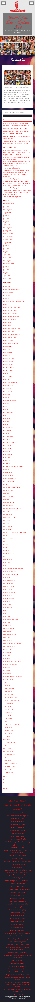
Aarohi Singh (7, 295)
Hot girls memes (8, 526)
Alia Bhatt (6, 373)
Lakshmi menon (8, 583)
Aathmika (6, 298)
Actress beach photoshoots (11, 316)
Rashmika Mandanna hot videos (13, 676)
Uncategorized (7, 748)
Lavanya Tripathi (8, 586)
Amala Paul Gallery (24, 842)
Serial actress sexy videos (11, 700)
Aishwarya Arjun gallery (17, 830)
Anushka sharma (8, 436)
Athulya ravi (7, 463)
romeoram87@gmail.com (21, 87)
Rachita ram (7, 670)
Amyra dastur (7, 391)
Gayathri (6, 499)
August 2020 (7, 213)
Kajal (4, 565)
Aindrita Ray (7, 355)
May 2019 (6, 252)
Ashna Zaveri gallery (17, 886)
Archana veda (7, 448)
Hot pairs (6, 535)
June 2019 (6, 249)
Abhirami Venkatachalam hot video (14, 301)
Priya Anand (7, 658)
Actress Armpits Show (10, 310)
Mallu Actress (7, 595)
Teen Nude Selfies (9, 742)
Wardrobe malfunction (10, 763)
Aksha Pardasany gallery (17, 836)
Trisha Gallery (24, 945)
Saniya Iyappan (8, 691)
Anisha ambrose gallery (17, 864)
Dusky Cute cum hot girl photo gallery (15, 128)
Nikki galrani (7, 637)
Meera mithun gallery (17, 924)
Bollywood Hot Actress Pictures (17, 952)
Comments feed (8, 786)
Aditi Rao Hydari (8, 352)
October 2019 (7, 240)
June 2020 (6, 219)
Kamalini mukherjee (9, 571)
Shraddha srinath (8, 709)
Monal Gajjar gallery (11, 933)
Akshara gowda (8, 370)
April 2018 (6, 276)
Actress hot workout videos (11, 334)
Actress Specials (8, 340)
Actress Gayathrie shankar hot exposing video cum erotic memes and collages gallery (17, 984)
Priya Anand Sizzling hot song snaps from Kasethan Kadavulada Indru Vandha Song (16, 124)
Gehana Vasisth (8, 505)
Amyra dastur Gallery (17, 848)
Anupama (6, 433)
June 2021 (6, 207)
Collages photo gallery (10, 478)
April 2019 (6, 255)
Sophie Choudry (8, 733)
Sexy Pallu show (8, 703)
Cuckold (5, 484)
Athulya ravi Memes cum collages (13, 466)
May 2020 (6, 222)
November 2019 (8, 237)
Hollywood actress (9, 517)
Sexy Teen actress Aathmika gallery (17, 816)
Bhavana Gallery (25, 889)
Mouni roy (6, 622)
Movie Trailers (7, 625)
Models (5, 613)
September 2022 (8, 204)
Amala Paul (6, 379)
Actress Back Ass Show (10, 313)
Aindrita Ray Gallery (17, 827)
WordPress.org (8, 789)
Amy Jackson (7, 388)
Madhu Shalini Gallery (17, 915)
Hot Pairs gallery (17, 960)
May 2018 (6, 273)
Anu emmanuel (8, 427)
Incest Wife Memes (9, 553)
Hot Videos (6, 541)
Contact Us (22, 994)
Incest (5, 547)
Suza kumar (7, 736)
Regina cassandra (8, 679)
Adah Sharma (7, 346)
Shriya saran (7, 715)
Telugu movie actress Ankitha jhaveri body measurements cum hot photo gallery (17, 871)
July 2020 (6, 216)
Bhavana (6, 469)
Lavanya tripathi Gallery (17, 913)
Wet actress (7, 769)
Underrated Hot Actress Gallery (17, 969)
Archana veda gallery (10, 881)
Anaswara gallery (17, 858)
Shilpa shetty (7, 706)
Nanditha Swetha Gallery (17, 936)
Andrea (5, 406)
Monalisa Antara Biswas (10, 619)
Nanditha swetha (8, 628)
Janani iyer (6, 562)
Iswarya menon (8, 559)
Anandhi (6, 397)
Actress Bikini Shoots (9, 319)
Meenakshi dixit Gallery (17, 921)
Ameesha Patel (8, 385)
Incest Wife (6, 550)
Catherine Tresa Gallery (17, 892)
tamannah (6, 739)
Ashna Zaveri (7, 457)
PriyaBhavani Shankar (10, 664)
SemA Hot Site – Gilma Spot (17, 22)
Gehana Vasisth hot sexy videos (13, 508)
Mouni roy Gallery (25, 933)
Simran (5, 721)
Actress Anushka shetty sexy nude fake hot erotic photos (17, 990)
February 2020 (7, 228)
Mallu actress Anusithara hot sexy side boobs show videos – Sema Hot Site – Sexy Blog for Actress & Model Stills (16, 153)
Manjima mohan (8, 598)
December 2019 (8, 234)
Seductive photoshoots (10, 697)
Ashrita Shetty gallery (11, 889)
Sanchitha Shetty (8, 688)
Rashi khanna (7, 673)
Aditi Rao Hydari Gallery (17, 824)
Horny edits (7, 520)
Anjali (5, 415)
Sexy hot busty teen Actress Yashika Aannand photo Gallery (17, 948)
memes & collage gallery (13, 168)
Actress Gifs (7, 325)
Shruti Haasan (7, 718)
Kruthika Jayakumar (9, 580)
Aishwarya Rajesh (8, 364)
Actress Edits (7, 322)
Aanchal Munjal (8, 292)
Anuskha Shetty (8, 445)
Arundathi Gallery (25, 881)
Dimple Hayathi (8, 490)
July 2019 (6, 246)
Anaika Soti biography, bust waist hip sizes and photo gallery (17, 851)
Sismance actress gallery (11, 724)
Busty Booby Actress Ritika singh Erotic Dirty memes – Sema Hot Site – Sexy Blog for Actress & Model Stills (17, 163)
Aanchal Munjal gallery (17, 813)
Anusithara (6, 439)
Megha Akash (7, 607)
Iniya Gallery (10, 904)
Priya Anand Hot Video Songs (12, 661)
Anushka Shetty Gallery (17, 878)
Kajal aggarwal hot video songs (13, 568)
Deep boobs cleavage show (11, 487)
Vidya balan (7, 760)
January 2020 (7, 231)
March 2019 (7, 258)
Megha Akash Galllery (17, 927)
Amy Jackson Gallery (17, 845)
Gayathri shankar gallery (17, 895)
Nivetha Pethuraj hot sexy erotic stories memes (17, 979)
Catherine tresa (8, 475)
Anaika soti (6, 394)
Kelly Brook (6, 577)
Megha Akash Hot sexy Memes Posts (17, 975)
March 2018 (7, 279)
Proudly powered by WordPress (15, 997)
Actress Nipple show (9, 337)
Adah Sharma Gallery (17, 819)
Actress (5, 304)
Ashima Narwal (8, 454)
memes (5, 610)
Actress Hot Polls (8, 331)
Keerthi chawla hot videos (11, 574)
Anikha (5, 409)
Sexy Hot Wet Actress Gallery (17, 966)
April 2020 (6, 225)
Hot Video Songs (8, 538)
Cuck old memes (8, 481)
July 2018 (6, 267)
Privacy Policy (13, 994)
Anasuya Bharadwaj (9, 400)
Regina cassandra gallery (17, 963)
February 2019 (7, 261)
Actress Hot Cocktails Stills (11, 328)
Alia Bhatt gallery (10, 842)
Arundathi (6, 451)
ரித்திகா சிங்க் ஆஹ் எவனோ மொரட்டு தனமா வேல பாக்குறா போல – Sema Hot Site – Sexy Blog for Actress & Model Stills (17, 192)
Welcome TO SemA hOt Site (17, 972)
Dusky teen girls (8, 496)
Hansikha (6, 511)
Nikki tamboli (7, 640)
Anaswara (6, 403)
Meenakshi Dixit (8, 601)
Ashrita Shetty (7, 460)
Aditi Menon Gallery (17, 821)
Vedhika (5, 757)
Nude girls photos (9, 646)
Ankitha (5, 424)
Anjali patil (6, 418)
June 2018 (6, 270)
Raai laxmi (6, 667)
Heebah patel (7, 514)
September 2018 (8, 264)
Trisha (5, 745)
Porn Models (7, 655)
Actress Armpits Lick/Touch (11, 307)
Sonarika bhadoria (9, 730)
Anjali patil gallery (17, 867)
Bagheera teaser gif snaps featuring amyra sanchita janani (16, 137)
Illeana (5, 544)
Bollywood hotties (8, 472)
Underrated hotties (9, 751)
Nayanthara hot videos (10, 634)
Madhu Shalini (8, 589)
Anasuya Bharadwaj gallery (17, 855)
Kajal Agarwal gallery (17, 907)
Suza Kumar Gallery (12, 945)
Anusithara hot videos (10, 442)
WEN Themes (21, 999)
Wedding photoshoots (10, 766)
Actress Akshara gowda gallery (17, 839)
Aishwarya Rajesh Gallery (17, 833)
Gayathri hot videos (9, 502)
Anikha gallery (26, 861)
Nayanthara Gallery (10, 939)
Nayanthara (7, 631)
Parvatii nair (7, 652)
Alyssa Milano (7, 376)
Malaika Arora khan (9, 592)
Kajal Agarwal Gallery (22, 904)
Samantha (6, 685)
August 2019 (7, 243)
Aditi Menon (7, 349)
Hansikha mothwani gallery (17, 898)
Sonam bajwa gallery (24, 939)
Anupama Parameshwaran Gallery (17, 875)
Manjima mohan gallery (17, 918)
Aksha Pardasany (8, 367)
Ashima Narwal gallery (17, 883)
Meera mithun (7, 604)
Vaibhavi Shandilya (9, 754)
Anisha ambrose (8, 412)
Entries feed (7, 783)
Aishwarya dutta (8, 361)
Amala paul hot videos (10, 382)
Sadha (5, 682)
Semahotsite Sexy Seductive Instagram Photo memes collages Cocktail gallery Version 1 (17, 142)
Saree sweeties (8, 694)
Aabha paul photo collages (11, 289)
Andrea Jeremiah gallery (12, 861)
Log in (5, 780)
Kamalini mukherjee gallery (17, 910)
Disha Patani (7, 493)
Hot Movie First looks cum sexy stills (14, 532)
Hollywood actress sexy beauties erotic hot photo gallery (17, 956)
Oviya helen (7, 649)
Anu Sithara (7, 430)
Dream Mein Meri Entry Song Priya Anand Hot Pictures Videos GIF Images (16, 132)
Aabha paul (7, 286)
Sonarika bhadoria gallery (18, 942)
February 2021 (7, 210)
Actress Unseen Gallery (10, 343)
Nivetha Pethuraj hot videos (12, 643)
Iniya (4, 556)
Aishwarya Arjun (8, 358)
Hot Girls (6, 523)
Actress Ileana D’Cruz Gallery (18, 901)
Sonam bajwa (7, 727)
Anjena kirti (7, 421)
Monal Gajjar (7, 616)
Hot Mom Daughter (9, 529)
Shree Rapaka (7, 712)
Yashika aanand (8, 772)
